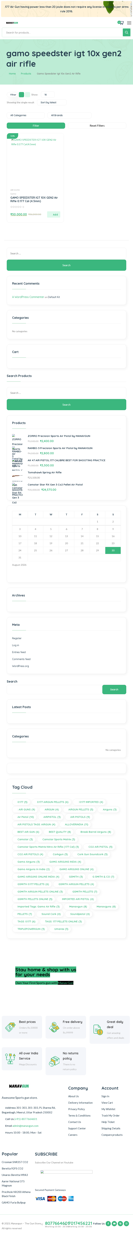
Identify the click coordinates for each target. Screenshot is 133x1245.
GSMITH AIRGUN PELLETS (76, 884)
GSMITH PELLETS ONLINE (34, 899)
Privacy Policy (76, 1109)
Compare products (112, 1134)
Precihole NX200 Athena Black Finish (16, 1194)
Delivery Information (80, 1102)
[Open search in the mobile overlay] (66, 32)
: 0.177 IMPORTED (90, 802)
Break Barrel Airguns (96, 831)
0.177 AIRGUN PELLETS (52, 802)
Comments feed (21, 659)
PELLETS (24, 914)
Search (12, 681)
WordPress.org (20, 666)
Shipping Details (110, 1128)
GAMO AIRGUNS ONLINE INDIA (38, 876)
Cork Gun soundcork (92, 854)
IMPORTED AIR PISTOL (78, 899)
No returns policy (70, 1055)
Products (26, 73)
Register (16, 638)
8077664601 (57, 1223)
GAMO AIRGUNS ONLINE (76, 869)
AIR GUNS (15, 190)
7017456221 (80, 1223)
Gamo (13, 193)
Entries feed (19, 652)
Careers (72, 1134)
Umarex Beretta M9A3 (15, 1174)
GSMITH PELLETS (84, 891)
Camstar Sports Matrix (58, 839)
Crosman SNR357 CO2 (15, 1162)
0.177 (22, 802)
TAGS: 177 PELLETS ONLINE (63, 921)
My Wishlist (108, 1109)
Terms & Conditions (79, 1115)
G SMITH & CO (103, 876)
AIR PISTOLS (80, 817)
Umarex (61, 929)
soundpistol (80, 914)
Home (12, 73)
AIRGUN (52, 809)
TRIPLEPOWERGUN (31, 929)
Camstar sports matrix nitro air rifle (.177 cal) (48, 846)
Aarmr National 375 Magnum (13, 1183)
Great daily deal (115, 1024)
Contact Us (74, 1121)
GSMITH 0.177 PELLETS (33, 884)
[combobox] (48, 95)
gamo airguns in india (33, 869)
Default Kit (54, 297)
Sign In (105, 1096)
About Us (73, 1096)
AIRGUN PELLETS (80, 809)
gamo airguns (28, 861)
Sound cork (51, 914)
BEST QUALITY (60, 831)
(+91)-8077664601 (25, 1118)
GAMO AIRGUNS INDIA (65, 861)
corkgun (60, 854)
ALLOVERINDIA (76, 824)
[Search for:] (66, 253)
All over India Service (28, 1055)
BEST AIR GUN (28, 831)
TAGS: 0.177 (26, 921)
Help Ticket (108, 1121)
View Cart (107, 1102)
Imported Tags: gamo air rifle (38, 906)
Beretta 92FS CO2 (12, 1168)
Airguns (110, 809)
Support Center (77, 1128)
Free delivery (72, 1022)
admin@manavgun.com (25, 1125)
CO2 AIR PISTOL (100, 846)
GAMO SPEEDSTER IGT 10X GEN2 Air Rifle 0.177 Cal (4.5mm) (34, 199)
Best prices (27, 1022)
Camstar (25, 839)
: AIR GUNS (26, 809)
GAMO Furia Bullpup (14, 1202)
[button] (53, 214)
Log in (15, 645)
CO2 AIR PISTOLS (30, 854)
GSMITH (76, 876)
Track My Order (110, 1115)
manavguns (106, 906)
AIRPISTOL (52, 817)
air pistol (25, 817)
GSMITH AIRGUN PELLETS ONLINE (40, 891)
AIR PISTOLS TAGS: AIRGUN (36, 824)
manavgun (78, 906)
